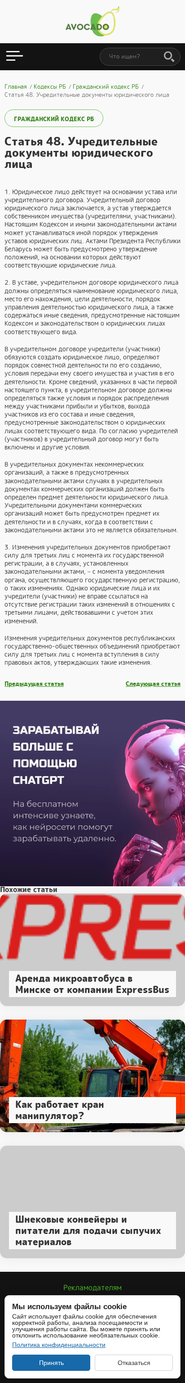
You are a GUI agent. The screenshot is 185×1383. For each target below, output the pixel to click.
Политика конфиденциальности (59, 1344)
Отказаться (134, 1362)
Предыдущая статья (34, 684)
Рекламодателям (92, 1288)
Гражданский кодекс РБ (54, 119)
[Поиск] (169, 57)
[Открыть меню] (14, 57)
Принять (51, 1362)
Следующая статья (153, 684)
